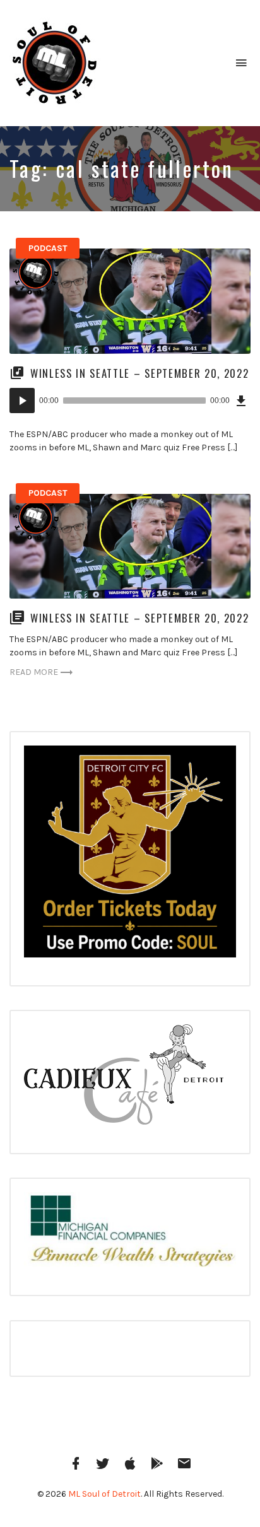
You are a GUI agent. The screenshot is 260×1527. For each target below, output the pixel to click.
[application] (130, 400)
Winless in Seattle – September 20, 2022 (139, 373)
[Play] (22, 400)
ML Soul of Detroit (104, 1494)
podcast (48, 248)
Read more (33, 672)
